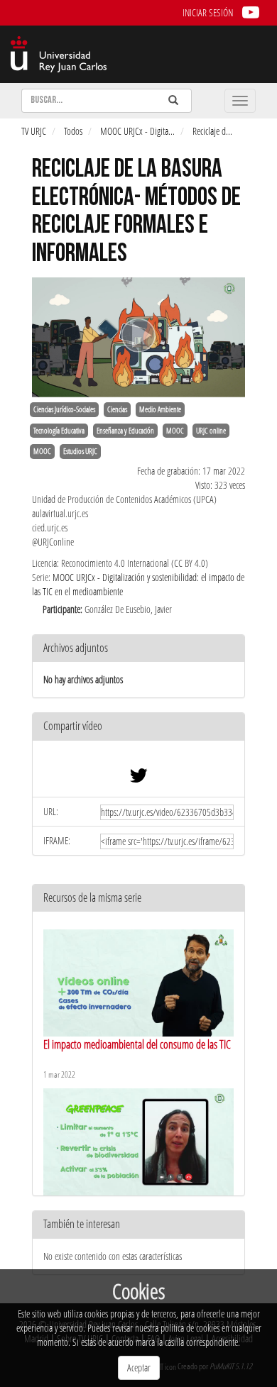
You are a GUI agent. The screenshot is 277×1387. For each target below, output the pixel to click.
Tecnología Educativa (59, 431)
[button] (138, 727)
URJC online (211, 431)
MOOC (175, 431)
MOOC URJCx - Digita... (137, 131)
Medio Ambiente (160, 409)
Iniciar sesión (208, 12)
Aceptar (139, 1367)
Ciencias (117, 409)
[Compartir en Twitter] (138, 778)
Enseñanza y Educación (125, 431)
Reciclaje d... (212, 131)
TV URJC (33, 131)
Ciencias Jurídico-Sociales (64, 409)
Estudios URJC (80, 451)
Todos (73, 131)
